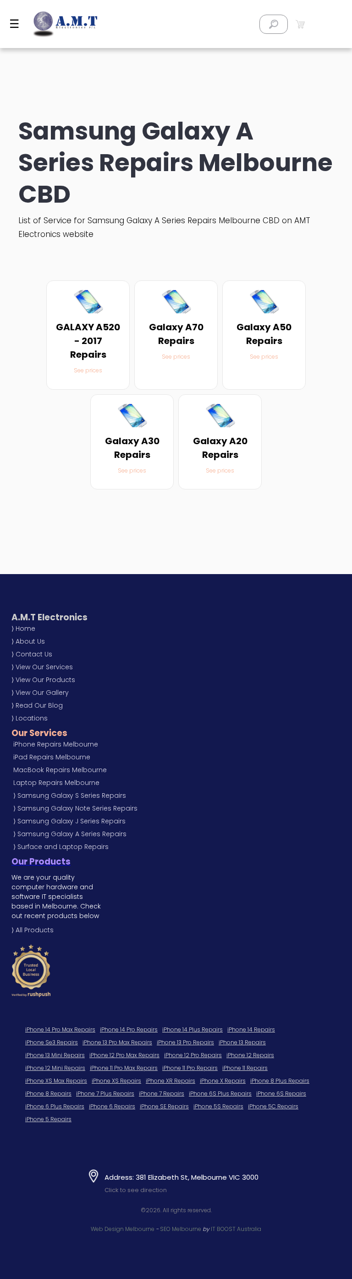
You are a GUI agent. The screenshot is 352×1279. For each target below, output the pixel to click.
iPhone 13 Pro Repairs (185, 1042)
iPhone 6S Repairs (281, 1093)
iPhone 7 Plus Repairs (105, 1093)
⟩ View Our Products (43, 679)
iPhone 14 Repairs (251, 1029)
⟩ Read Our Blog (37, 705)
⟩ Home (23, 628)
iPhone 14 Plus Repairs (192, 1029)
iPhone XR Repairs (170, 1081)
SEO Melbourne (180, 1229)
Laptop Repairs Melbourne (56, 782)
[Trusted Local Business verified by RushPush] (123, 970)
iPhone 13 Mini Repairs (55, 1055)
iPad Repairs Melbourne (51, 757)
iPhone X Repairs (223, 1081)
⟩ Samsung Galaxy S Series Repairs (69, 795)
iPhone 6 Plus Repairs (54, 1106)
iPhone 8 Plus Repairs (279, 1081)
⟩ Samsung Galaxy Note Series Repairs (75, 808)
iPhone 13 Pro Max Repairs (117, 1042)
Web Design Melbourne (122, 1229)
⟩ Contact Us (31, 654)
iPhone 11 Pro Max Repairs (124, 1068)
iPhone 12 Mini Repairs (55, 1068)
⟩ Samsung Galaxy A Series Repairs (69, 833)
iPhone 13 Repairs (242, 1042)
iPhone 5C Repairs (273, 1106)
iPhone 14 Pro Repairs (129, 1029)
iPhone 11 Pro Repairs (190, 1068)
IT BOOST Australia (236, 1229)
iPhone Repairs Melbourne (55, 744)
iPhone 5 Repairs (48, 1119)
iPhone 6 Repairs (112, 1106)
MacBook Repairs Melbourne (60, 769)
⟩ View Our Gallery (40, 692)
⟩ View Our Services (42, 667)
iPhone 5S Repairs (218, 1106)
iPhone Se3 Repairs (51, 1042)
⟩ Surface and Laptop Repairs (61, 846)
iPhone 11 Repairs (245, 1068)
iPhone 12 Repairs (250, 1055)
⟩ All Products (32, 930)
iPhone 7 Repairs (161, 1093)
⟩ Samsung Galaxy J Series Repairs (69, 821)
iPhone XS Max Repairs (56, 1081)
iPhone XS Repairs (116, 1081)
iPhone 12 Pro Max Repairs (124, 1055)
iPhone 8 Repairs (48, 1093)
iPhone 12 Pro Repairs (193, 1055)
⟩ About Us (28, 641)
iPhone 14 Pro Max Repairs (60, 1029)
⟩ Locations (29, 718)
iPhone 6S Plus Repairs (220, 1093)
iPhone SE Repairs (164, 1106)
